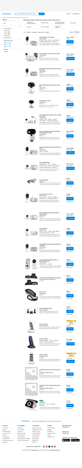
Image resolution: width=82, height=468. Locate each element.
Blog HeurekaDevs (6, 438)
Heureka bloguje (5, 437)
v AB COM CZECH (69, 86)
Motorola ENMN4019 (43, 180)
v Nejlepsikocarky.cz (70, 117)
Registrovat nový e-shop (37, 429)
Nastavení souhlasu (21, 435)
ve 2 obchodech (69, 55)
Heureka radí (19, 431)
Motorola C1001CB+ (43, 338)
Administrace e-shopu (36, 428)
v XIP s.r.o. (68, 38)
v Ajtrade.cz (68, 402)
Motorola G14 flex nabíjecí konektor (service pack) (50, 277)
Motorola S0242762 (43, 324)
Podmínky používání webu (55, 450)
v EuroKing (68, 292)
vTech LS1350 (42, 402)
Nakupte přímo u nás (21, 433)
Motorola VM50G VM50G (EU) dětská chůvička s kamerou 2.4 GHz (49, 213)
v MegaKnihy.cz (69, 277)
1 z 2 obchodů (69, 358)
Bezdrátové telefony (43, 310)
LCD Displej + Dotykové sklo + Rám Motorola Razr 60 (50, 370)
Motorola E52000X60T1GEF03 (45, 308)
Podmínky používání (6, 431)
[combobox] (26, 14)
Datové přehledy (35, 437)
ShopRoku (49, 429)
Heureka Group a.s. (35, 450)
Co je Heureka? (5, 428)
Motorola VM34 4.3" (43, 228)
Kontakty (4, 429)
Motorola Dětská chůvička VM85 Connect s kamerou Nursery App (50, 69)
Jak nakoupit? (20, 428)
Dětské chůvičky (42, 38)
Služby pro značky (35, 435)
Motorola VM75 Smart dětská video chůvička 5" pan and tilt (50, 147)
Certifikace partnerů (51, 433)
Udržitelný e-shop (51, 437)
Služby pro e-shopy (36, 431)
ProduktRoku (50, 431)
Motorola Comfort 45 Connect (45, 194)
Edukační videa (35, 440)
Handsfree (41, 181)
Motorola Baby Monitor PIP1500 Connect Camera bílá (49, 85)
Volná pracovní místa (6, 433)
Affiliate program (35, 438)
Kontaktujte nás (65, 427)
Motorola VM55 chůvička (44, 162)
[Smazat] (38, 14)
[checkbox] (3, 28)
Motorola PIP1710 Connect (45, 100)
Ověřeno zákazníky (51, 428)
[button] (6, 26)
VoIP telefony (42, 404)
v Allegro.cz (68, 230)
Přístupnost (4, 442)
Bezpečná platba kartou (22, 438)
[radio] (3, 42)
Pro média (4, 435)
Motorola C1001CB (43, 354)
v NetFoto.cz (69, 245)
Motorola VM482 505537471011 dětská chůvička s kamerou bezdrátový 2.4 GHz (49, 132)
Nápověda (34, 442)
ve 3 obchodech (69, 71)
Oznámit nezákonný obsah (7, 440)
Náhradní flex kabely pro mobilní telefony (47, 279)
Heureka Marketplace (36, 433)
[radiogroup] (12, 44)
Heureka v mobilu (20, 429)
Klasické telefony (42, 293)
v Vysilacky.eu (69, 180)
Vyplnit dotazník (65, 433)
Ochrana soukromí (21, 437)
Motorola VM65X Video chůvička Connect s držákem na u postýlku (51, 119)
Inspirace (49, 435)
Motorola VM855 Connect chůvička (46, 37)
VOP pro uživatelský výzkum (23, 440)
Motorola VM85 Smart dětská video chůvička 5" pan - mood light (50, 244)
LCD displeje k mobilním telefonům (46, 372)
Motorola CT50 (42, 292)
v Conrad (68, 133)
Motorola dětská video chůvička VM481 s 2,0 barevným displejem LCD (48, 260)
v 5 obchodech (69, 340)
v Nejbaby (68, 195)
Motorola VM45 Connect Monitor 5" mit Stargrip (49, 53)
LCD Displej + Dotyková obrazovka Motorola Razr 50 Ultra (49, 386)
